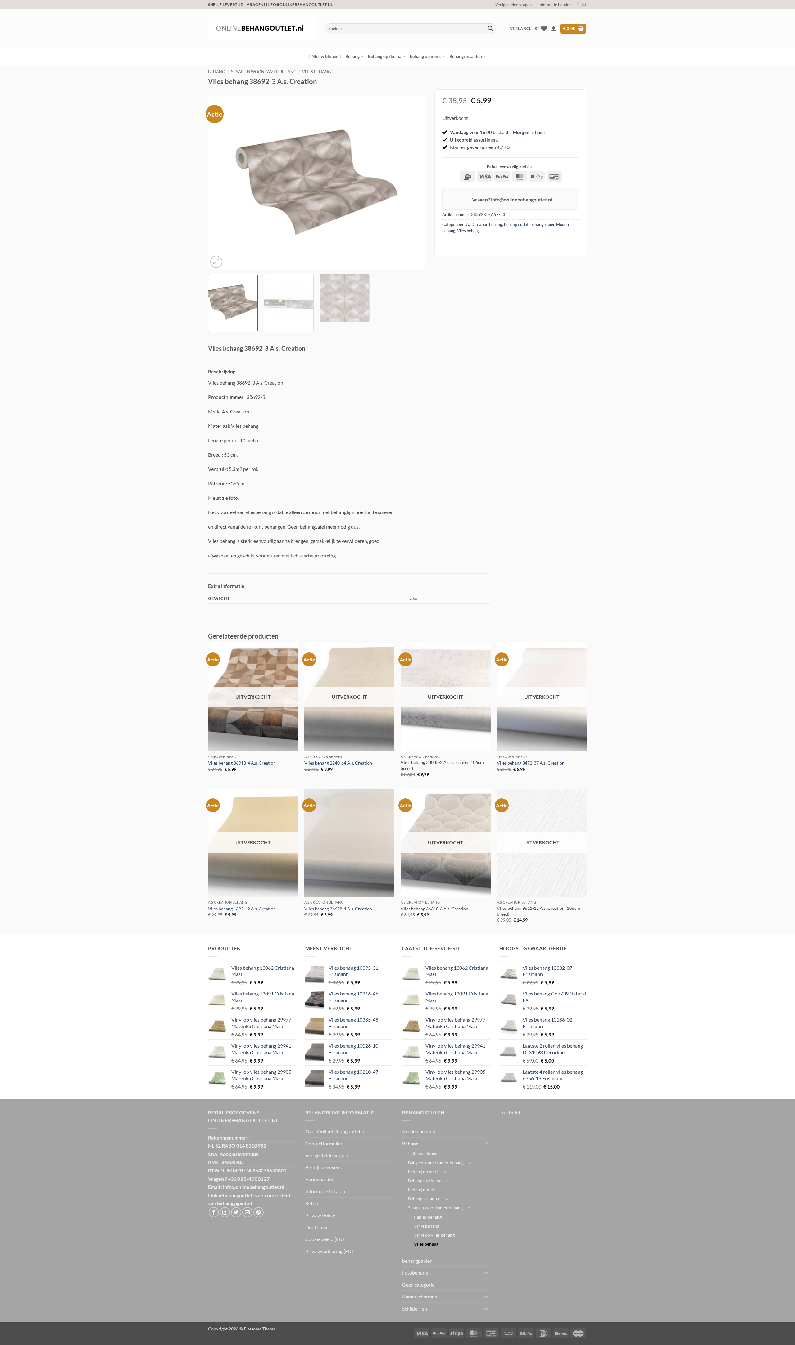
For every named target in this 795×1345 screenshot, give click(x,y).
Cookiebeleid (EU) (324, 1239)
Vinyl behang (426, 1226)
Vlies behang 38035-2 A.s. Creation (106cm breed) (442, 765)
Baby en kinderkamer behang (436, 1162)
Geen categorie (418, 1285)
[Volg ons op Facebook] (578, 4)
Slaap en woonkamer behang (264, 71)
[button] (554, 28)
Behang (352, 56)
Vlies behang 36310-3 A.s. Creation (434, 908)
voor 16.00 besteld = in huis (496, 132)
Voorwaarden (319, 1179)
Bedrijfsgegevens (323, 1167)
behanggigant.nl (234, 1203)
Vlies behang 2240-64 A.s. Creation (338, 762)
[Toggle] (486, 1143)
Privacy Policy (320, 1215)
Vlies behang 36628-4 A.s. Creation (338, 908)
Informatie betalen (554, 4)
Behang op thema (384, 56)
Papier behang (428, 1217)
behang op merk (425, 56)
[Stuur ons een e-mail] (584, 4)
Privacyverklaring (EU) (329, 1251)
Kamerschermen (419, 1296)
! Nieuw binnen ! (325, 56)
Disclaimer (316, 1227)
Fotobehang (415, 1272)
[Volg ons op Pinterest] (258, 1212)
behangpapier (542, 224)
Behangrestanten (465, 56)
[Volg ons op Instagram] (225, 1212)
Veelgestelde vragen (513, 4)
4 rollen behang (418, 1131)
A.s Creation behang (484, 224)
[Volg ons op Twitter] (236, 1212)
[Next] (413, 182)
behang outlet (516, 224)
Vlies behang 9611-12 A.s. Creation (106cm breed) (538, 911)
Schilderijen (414, 1308)
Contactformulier (324, 1143)
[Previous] (220, 182)
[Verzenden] (490, 28)
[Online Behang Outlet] (262, 28)
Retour (312, 1203)
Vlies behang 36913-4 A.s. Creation (242, 762)
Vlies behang (316, 71)
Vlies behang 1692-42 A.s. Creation (242, 908)
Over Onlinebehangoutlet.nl (335, 1131)
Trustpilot (509, 1112)
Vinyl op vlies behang (434, 1235)
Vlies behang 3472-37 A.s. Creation (531, 762)
